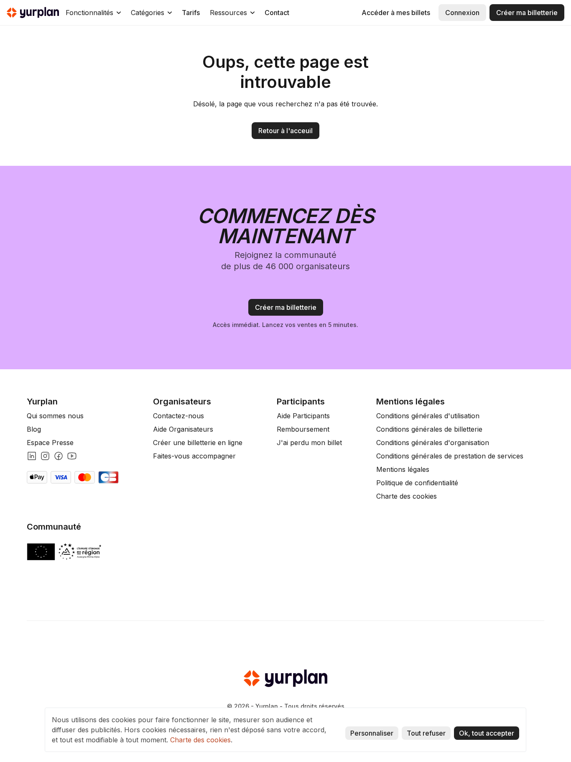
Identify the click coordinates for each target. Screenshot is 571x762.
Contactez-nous (178, 416)
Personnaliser (371, 733)
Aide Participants (303, 416)
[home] (33, 12)
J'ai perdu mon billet (309, 442)
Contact (277, 12)
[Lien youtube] (72, 456)
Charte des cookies (406, 496)
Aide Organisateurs (183, 429)
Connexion (462, 12)
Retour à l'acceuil (285, 130)
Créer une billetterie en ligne (197, 442)
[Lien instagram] (45, 456)
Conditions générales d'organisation (432, 442)
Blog (34, 429)
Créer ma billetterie (527, 12)
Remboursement (303, 429)
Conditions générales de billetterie (429, 429)
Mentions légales (402, 469)
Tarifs (191, 12)
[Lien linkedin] (32, 456)
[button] (93, 12)
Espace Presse (50, 442)
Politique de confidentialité (417, 483)
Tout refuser (426, 733)
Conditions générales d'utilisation (427, 416)
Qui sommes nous (55, 416)
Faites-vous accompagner (194, 456)
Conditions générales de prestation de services (449, 456)
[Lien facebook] (59, 456)
